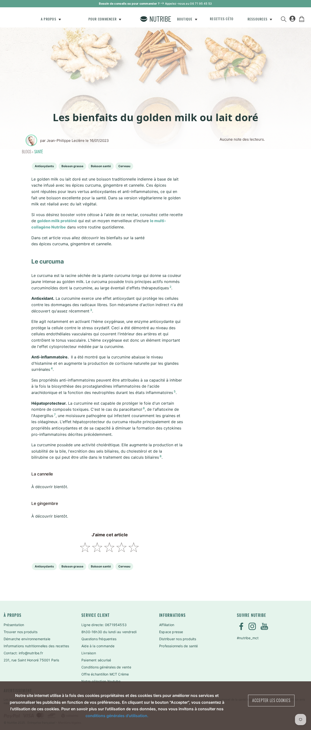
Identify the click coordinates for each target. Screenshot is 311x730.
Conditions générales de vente (106, 667)
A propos (49, 19)
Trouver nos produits (20, 632)
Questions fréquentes (98, 639)
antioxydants (44, 166)
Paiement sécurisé (96, 660)
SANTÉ (38, 151)
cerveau (124, 166)
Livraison (88, 653)
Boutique (185, 19)
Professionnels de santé (178, 646)
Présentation (14, 625)
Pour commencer (103, 19)
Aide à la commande (98, 646)
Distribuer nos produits (177, 639)
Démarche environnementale (27, 639)
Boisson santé (101, 166)
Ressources (258, 19)
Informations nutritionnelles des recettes (36, 646)
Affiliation (166, 625)
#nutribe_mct (248, 638)
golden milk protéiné (57, 220)
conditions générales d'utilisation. (117, 715)
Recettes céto (221, 19)
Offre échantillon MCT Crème (105, 674)
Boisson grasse (72, 166)
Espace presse (171, 632)
